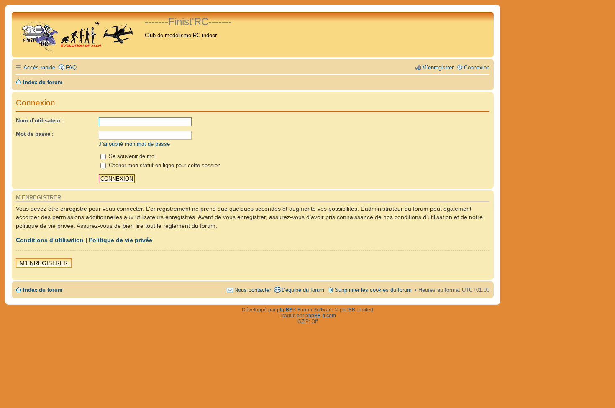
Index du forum (43, 290)
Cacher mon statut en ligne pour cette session (163, 165)
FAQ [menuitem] (71, 67)
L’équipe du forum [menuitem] (303, 290)
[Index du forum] (79, 34)
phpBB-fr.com (320, 316)
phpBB (284, 310)
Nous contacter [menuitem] (252, 290)
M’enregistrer (44, 263)
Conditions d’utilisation (50, 240)
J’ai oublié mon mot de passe (134, 144)
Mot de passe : (35, 134)
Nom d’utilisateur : (40, 120)
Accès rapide (39, 67)
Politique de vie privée (120, 240)
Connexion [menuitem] (476, 67)
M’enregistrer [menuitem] (438, 67)
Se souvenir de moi (131, 156)
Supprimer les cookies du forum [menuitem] (373, 290)
